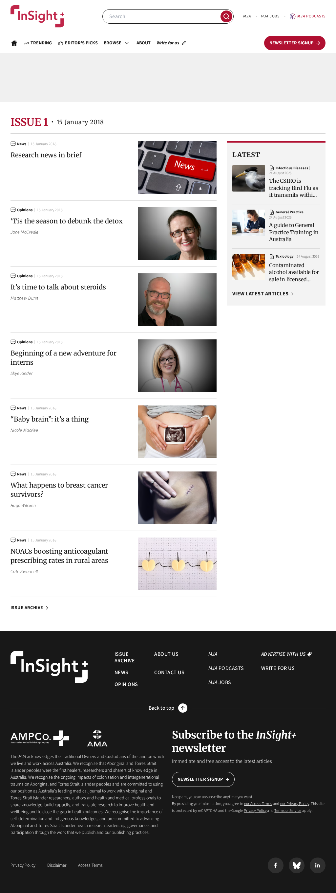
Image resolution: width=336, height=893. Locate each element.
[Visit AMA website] (97, 738)
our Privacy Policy (294, 804)
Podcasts (311, 16)
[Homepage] (14, 43)
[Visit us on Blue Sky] (296, 865)
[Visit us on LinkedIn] (318, 865)
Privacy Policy (255, 810)
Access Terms (90, 865)
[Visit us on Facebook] (276, 865)
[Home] (37, 16)
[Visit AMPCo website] (39, 738)
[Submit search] (226, 16)
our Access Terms (258, 804)
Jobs (270, 16)
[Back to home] (49, 667)
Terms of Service (287, 810)
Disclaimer (56, 865)
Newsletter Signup (200, 779)
